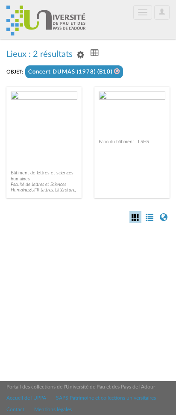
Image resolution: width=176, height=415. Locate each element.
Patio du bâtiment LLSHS (124, 141)
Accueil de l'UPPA (26, 397)
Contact (15, 409)
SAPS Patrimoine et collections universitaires (106, 397)
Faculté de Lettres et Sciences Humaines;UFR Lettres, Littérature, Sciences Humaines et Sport (43, 190)
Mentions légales (53, 409)
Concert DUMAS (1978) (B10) (71, 72)
